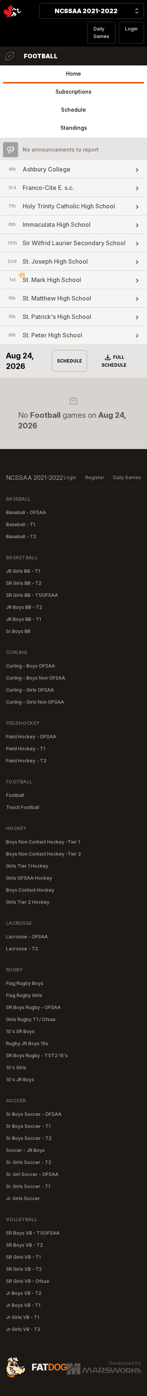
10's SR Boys (20, 1031)
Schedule (73, 109)
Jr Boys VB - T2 (23, 1293)
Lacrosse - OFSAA (27, 936)
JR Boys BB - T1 (23, 619)
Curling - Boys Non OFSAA (35, 678)
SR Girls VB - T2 (24, 1269)
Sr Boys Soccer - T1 (28, 1126)
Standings (73, 127)
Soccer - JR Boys (25, 1150)
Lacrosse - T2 (22, 948)
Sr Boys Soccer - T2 (29, 1138)
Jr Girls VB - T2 (23, 1329)
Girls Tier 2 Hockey (27, 902)
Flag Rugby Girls (24, 995)
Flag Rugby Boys (24, 983)
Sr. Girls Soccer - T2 (28, 1162)
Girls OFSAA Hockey (29, 878)
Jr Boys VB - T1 (23, 1305)
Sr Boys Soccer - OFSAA (33, 1114)
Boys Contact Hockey (30, 890)
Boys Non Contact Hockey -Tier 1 (43, 842)
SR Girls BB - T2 (23, 583)
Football (15, 795)
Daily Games (101, 32)
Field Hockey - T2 (26, 760)
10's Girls (16, 1067)
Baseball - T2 (21, 536)
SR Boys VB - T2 (24, 1245)
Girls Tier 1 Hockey (27, 866)
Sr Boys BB (18, 631)
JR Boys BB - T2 (24, 607)
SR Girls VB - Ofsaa (27, 1281)
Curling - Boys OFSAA (30, 666)
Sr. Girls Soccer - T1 (28, 1186)
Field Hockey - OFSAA (31, 736)
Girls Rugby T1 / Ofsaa (30, 1019)
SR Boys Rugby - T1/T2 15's (37, 1055)
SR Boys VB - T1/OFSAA (33, 1233)
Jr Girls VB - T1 (22, 1317)
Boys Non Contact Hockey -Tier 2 (43, 854)
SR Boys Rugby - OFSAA (33, 1007)
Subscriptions (73, 91)
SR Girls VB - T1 (23, 1257)
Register (94, 477)
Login (131, 29)
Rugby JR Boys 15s (27, 1043)
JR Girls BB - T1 (23, 571)
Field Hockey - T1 (25, 748)
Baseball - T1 (20, 524)
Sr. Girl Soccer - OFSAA (32, 1174)
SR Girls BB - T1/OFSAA (32, 595)
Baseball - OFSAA (26, 512)
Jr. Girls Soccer (23, 1198)
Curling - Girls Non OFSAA (35, 702)
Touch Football (22, 807)
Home (73, 73)
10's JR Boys (20, 1079)
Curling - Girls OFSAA (30, 690)
